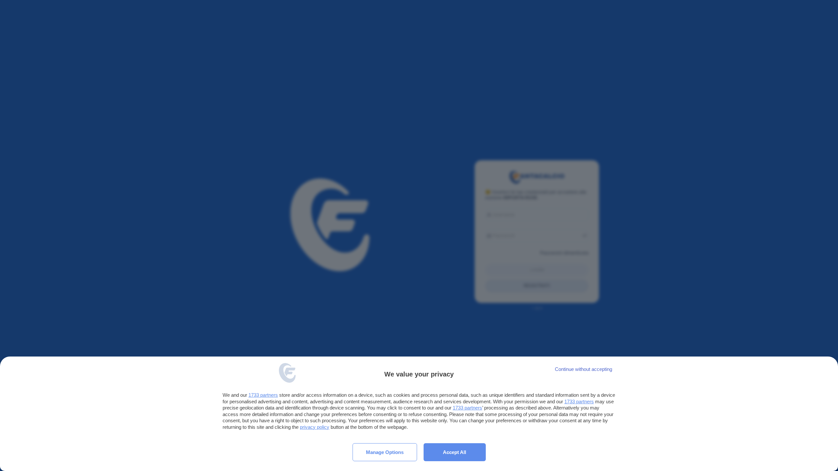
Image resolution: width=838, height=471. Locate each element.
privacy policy (314, 427)
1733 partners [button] (263, 395)
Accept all (454, 452)
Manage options (385, 452)
